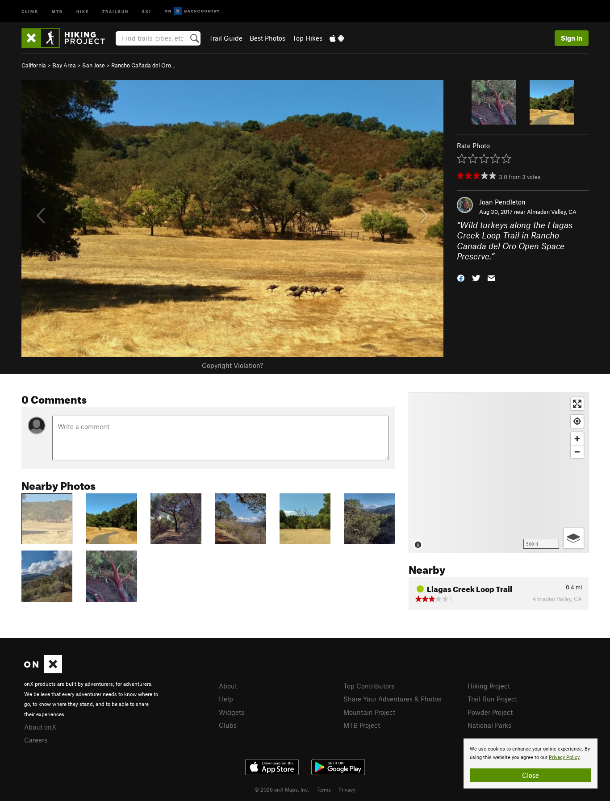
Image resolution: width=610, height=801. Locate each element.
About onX (40, 727)
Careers (35, 740)
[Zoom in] (577, 438)
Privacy (346, 789)
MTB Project (361, 725)
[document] (530, 763)
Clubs (228, 725)
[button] (461, 277)
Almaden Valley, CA (552, 211)
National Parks (489, 725)
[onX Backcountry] (192, 11)
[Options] (574, 538)
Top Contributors (368, 686)
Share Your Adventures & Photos (392, 699)
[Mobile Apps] (337, 38)
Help (226, 699)
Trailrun (115, 11)
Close (530, 775)
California (33, 65)
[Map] (498, 473)
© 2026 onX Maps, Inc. (282, 789)
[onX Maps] (43, 671)
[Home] (67, 38)
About (228, 686)
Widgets (231, 712)
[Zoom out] (577, 451)
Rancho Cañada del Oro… (143, 65)
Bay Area (64, 65)
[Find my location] (577, 421)
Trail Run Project (492, 699)
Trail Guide (225, 38)
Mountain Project (369, 712)
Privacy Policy (564, 757)
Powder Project (490, 712)
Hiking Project (489, 686)
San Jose (93, 65)
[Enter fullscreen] (577, 403)
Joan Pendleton (502, 202)
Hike (82, 11)
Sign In (571, 38)
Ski (146, 11)
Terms (324, 789)
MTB (57, 11)
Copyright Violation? (232, 365)
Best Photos (267, 38)
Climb (29, 11)
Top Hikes (307, 38)
